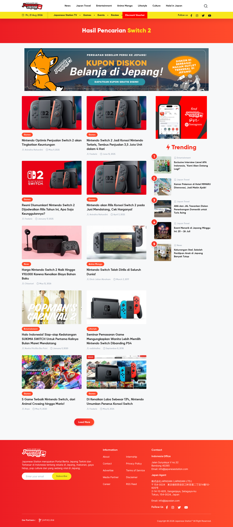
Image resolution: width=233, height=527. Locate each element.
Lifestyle (142, 6)
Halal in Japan (174, 6)
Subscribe (61, 476)
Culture (156, 6)
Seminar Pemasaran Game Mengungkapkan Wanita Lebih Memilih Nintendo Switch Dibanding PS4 (114, 339)
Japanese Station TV (65, 15)
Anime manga (95, 264)
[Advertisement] (181, 290)
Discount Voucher (135, 15)
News (68, 6)
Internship (131, 456)
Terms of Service (135, 470)
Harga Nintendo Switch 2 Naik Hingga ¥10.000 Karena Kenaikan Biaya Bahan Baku (49, 274)
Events (101, 15)
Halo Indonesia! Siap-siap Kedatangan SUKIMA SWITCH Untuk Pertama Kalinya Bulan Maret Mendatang (50, 339)
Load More (84, 422)
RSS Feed (131, 484)
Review (115, 15)
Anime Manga (125, 6)
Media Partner (111, 477)
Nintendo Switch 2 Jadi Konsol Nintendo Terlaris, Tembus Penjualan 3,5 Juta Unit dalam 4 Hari (115, 145)
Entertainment (104, 6)
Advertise (108, 470)
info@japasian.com (169, 500)
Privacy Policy (134, 463)
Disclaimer (131, 477)
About (106, 456)
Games (87, 15)
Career (106, 484)
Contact (107, 463)
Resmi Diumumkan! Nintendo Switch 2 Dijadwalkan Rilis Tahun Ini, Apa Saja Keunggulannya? (48, 209)
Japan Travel (83, 6)
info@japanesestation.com (173, 469)
